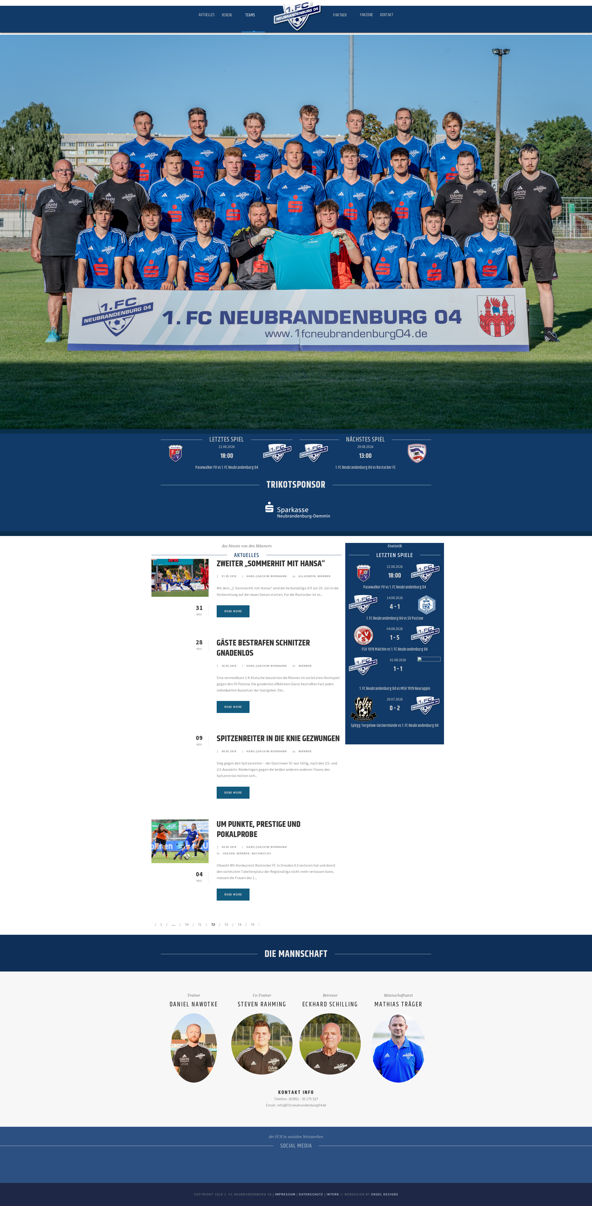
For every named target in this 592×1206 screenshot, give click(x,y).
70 (186, 924)
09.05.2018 (229, 751)
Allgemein (307, 576)
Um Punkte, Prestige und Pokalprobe (258, 829)
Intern (333, 1194)
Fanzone (366, 15)
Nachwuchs (261, 853)
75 (252, 924)
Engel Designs (384, 1194)
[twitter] (301, 1162)
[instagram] (322, 1162)
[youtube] (311, 1162)
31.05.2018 (229, 576)
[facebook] (280, 1162)
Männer (324, 576)
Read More (233, 611)
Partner (340, 15)
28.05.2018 (229, 665)
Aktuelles (207, 15)
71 (200, 924)
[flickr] (291, 1162)
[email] (270, 1162)
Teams (250, 15)
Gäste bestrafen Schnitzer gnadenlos (263, 648)
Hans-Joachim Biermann (266, 576)
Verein (227, 15)
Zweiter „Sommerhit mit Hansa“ (271, 563)
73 (226, 924)
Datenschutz (311, 1194)
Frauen (229, 853)
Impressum (285, 1194)
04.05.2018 (229, 847)
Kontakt (387, 15)
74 (239, 924)
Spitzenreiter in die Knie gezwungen (278, 738)
